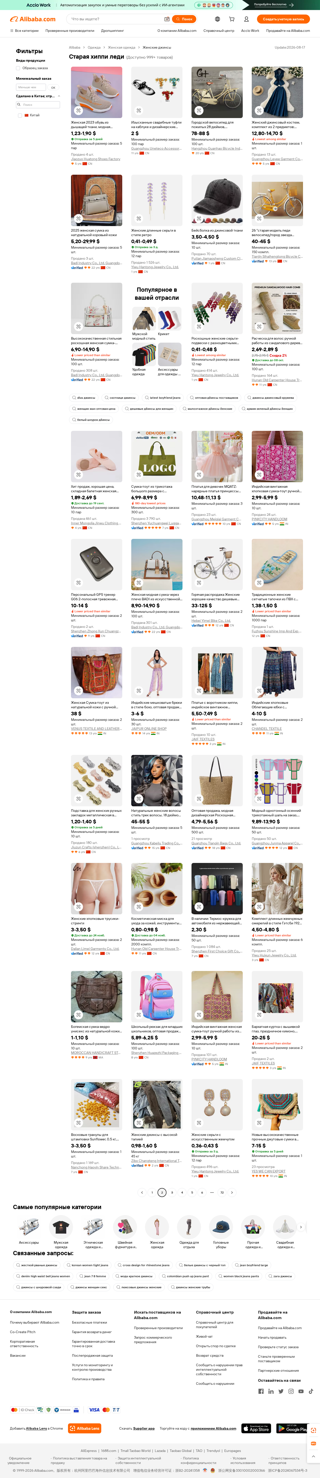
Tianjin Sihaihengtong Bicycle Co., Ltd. (277, 256)
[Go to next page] (232, 1192)
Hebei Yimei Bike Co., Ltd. (211, 621)
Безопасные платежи (89, 1322)
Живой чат (204, 1336)
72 (222, 1192)
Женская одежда (121, 47)
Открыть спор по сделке (216, 1346)
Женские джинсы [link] (157, 47)
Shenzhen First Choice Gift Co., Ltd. (217, 951)
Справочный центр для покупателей (214, 1324)
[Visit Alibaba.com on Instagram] (291, 1391)
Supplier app (144, 1428)
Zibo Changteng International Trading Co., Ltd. (156, 1161)
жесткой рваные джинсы (39, 1265)
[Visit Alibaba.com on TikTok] (311, 1391)
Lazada (160, 1451)
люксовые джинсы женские (142, 1287)
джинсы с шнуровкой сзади (41, 1287)
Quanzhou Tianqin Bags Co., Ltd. (216, 843)
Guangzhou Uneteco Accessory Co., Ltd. (156, 148)
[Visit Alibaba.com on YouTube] (301, 1391)
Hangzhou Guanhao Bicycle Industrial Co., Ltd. (217, 148)
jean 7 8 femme (95, 1276)
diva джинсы (86, 398)
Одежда (94, 47)
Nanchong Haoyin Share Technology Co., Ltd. (96, 1167)
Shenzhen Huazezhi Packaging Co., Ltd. (156, 1053)
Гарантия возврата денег (92, 1332)
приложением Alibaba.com (213, 1428)
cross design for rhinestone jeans (146, 1265)
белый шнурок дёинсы (93, 420)
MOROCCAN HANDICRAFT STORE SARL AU (96, 1053)
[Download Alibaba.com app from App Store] (256, 1428)
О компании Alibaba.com (31, 1312)
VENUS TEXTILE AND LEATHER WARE (96, 729)
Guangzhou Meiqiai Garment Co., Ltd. (217, 519)
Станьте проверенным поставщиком (276, 1358)
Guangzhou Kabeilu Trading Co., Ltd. (156, 843)
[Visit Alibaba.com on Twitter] (281, 1391)
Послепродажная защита (92, 1355)
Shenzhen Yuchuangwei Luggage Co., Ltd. (156, 523)
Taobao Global (181, 1451)
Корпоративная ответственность (24, 1343)
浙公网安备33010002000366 (241, 1470)
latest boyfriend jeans (165, 398)
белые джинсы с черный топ (205, 1265)
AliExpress (89, 1451)
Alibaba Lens (36, 1428)
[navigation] (38, 620)
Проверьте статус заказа (278, 1347)
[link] (313, 1430)
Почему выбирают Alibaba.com (34, 1322)
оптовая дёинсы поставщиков (216, 398)
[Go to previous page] (142, 1192)
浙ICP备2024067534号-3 (287, 1470)
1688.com (108, 1451)
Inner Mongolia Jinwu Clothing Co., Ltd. (96, 523)
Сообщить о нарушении (215, 1384)
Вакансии (18, 1355)
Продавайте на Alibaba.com (280, 1328)
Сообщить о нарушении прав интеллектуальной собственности (219, 1369)
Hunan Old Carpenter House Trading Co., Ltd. (277, 380)
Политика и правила (88, 1379)
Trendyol (213, 1451)
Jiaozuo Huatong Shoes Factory (95, 159)
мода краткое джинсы (136, 1276)
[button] (167, 19)
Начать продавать (272, 1337)
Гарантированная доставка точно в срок (93, 1343)
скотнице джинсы (123, 398)
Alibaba (74, 47)
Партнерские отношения (278, 1370)
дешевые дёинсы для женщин (151, 409)
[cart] (232, 20)
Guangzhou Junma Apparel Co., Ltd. (277, 843)
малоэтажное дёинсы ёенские (210, 409)
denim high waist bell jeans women (45, 1276)
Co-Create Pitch (23, 1332)
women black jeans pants (241, 1276)
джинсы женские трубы (193, 1287)
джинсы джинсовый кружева (273, 398)
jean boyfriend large (254, 1265)
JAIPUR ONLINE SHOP (149, 729)
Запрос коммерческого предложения (153, 1339)
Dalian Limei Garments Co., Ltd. (95, 949)
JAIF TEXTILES (203, 739)
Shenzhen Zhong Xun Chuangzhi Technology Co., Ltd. (96, 631)
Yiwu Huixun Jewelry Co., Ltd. (274, 955)
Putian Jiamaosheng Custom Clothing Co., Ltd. (217, 258)
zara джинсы (283, 1276)
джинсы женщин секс (91, 1287)
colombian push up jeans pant (188, 1276)
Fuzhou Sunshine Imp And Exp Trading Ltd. (277, 631)
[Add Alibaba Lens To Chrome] (84, 1428)
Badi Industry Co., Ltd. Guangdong (96, 263)
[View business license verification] (205, 1470)
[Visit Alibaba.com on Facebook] (261, 1391)
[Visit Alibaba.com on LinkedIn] (271, 1391)
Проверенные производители (158, 1328)
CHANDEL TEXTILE (267, 729)
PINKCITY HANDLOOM (269, 519)
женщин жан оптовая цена (96, 409)
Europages (232, 1451)
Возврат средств (210, 1355)
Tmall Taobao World (135, 1451)
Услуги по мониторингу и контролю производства (92, 1367)
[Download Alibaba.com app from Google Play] (293, 1428)
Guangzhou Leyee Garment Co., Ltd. (277, 159)
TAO (199, 1451)
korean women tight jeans (90, 1265)
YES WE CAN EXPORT (269, 1171)
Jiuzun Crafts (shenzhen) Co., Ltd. (96, 847)
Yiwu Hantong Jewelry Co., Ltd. (155, 267)
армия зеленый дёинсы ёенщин (270, 409)
